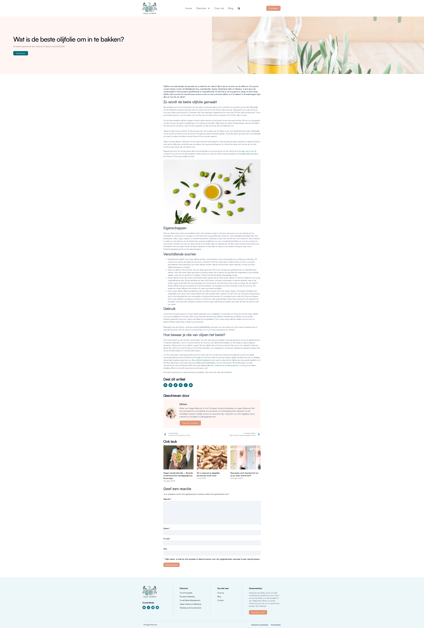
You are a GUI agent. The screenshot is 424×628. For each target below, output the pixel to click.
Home (188, 8)
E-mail (166, 538)
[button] (165, 385)
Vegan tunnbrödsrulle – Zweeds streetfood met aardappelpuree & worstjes (178, 475)
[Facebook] (144, 607)
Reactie (167, 499)
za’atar (177, 322)
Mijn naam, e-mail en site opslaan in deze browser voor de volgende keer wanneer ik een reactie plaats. (212, 559)
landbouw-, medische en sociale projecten (221, 365)
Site (165, 549)
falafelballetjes (205, 327)
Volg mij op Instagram (190, 423)
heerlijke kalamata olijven (249, 154)
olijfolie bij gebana (203, 360)
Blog (230, 8)
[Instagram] (148, 607)
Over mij (219, 8)
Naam (166, 528)
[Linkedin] (157, 607)
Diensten (201, 8)
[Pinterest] (153, 607)
